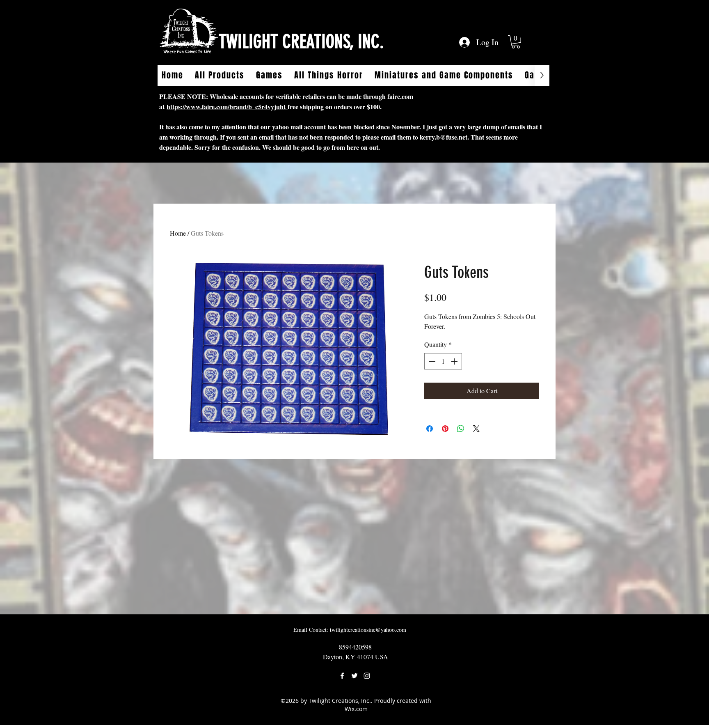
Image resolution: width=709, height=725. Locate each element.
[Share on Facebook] (430, 429)
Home (178, 233)
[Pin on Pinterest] (445, 429)
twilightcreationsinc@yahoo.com (368, 629)
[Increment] (455, 361)
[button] (516, 41)
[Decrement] (431, 361)
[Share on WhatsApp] (461, 429)
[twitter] (354, 676)
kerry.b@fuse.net (443, 137)
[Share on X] (476, 429)
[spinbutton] (443, 361)
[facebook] (342, 676)
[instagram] (367, 676)
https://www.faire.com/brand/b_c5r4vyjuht (227, 106)
